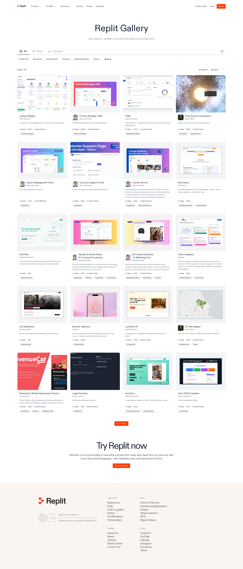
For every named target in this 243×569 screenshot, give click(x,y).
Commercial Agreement (153, 506)
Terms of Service (149, 502)
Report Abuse (148, 520)
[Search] (222, 51)
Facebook (146, 547)
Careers (111, 540)
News (110, 536)
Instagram (145, 543)
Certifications (115, 516)
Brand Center (115, 543)
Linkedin (144, 540)
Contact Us (113, 547)
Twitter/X (145, 533)
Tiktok (143, 550)
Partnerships (114, 520)
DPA (142, 516)
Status (111, 513)
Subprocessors (149, 513)
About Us (112, 533)
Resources (113, 502)
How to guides (115, 509)
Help (110, 506)
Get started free (121, 466)
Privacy (144, 509)
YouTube (145, 536)
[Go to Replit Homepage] (21, 6)
